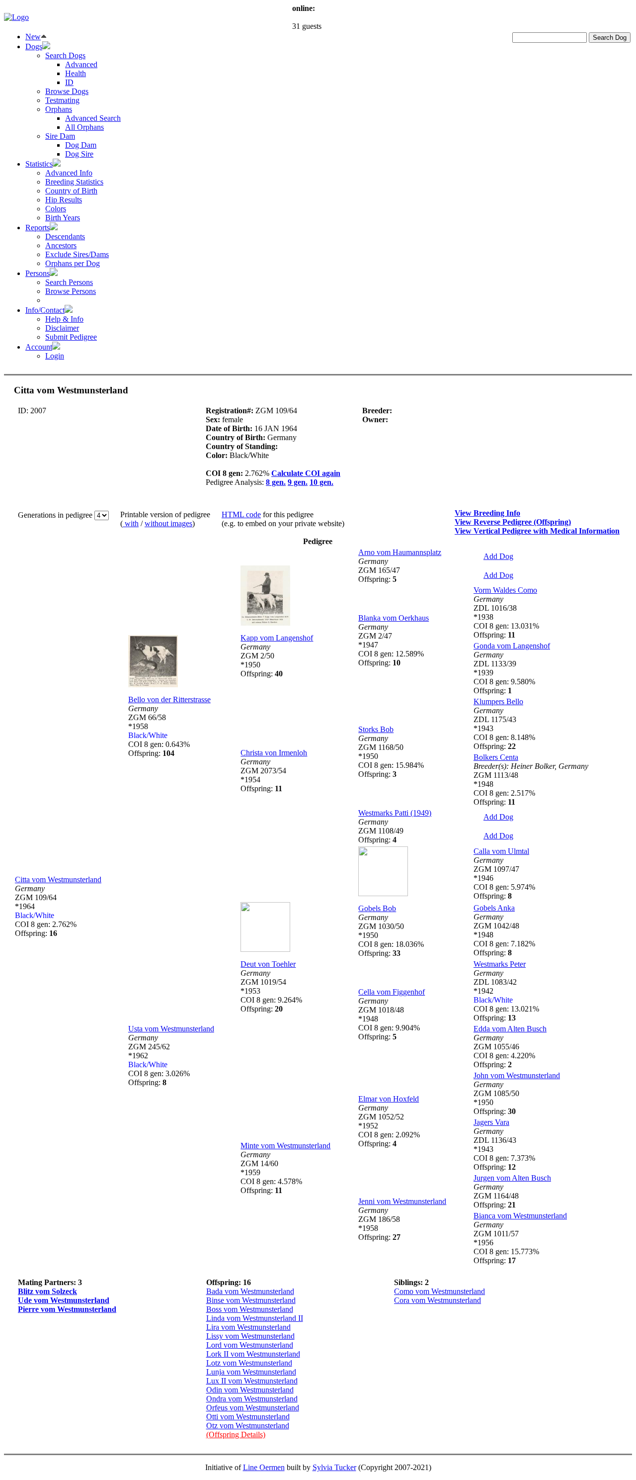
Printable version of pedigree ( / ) (165, 519)
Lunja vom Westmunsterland (251, 1372)
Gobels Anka (494, 908)
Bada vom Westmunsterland (250, 1291)
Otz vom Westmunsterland (247, 1425)
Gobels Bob (377, 908)
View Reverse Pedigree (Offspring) (513, 522)
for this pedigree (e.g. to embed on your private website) (283, 519)
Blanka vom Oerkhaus (393, 618)
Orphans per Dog (72, 263)
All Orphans (84, 127)
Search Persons (69, 282)
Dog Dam (80, 145)
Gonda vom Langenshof (512, 646)
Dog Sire (79, 154)
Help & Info (64, 319)
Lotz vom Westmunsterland (249, 1363)
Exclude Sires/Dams (77, 254)
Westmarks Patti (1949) (394, 813)
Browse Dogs (66, 91)
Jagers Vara (491, 1122)
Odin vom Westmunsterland (250, 1390)
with (131, 523)
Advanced (81, 64)
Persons (37, 273)
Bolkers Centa (496, 757)
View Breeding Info (487, 513)
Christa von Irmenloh (273, 752)
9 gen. (298, 482)
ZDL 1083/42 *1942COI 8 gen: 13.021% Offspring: (506, 995)
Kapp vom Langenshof (276, 638)
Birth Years (62, 217)
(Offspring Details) (235, 1434)
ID (69, 82)
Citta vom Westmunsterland (58, 879)
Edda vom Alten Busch (510, 1028)
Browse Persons (70, 291)
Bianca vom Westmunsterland (520, 1215)
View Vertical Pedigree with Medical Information (537, 531)
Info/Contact (45, 310)
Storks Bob (376, 729)
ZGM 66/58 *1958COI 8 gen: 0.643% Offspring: (159, 730)
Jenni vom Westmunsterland (402, 1201)
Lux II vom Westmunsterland (252, 1381)
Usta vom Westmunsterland (171, 1028)
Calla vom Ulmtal (501, 851)
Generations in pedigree (56, 515)
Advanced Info (68, 173)
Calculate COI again (305, 473)
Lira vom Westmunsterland (248, 1327)
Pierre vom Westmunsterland (67, 1309)
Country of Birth (71, 190)
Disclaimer (62, 328)
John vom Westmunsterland (517, 1075)
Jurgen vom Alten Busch (512, 1178)
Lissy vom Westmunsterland (250, 1336)
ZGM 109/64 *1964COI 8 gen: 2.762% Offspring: (46, 910)
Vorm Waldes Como (505, 590)
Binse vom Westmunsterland (251, 1300)
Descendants (65, 236)
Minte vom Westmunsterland (285, 1145)
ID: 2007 (32, 410)
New (33, 36)
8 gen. (276, 482)
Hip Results (63, 199)
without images (168, 523)
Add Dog (498, 556)
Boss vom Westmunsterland (249, 1309)
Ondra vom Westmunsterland (252, 1398)
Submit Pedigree (71, 337)
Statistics (39, 164)
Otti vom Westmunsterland (248, 1416)
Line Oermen (264, 1467)
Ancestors (61, 245)
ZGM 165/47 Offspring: (379, 570)
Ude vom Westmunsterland (63, 1300)
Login (54, 356)
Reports (37, 227)
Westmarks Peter (500, 964)
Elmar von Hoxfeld (388, 1099)
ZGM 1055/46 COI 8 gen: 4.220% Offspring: (504, 1051)
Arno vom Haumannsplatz (399, 552)
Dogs (33, 46)
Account (38, 347)
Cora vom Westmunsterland (437, 1300)
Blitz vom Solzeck (47, 1291)
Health (75, 73)
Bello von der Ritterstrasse (169, 699)
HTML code (241, 514)
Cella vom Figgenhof (391, 992)
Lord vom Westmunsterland (249, 1345)
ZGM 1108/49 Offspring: (380, 831)
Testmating (62, 100)
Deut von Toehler (268, 964)
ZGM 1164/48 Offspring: (496, 1196)
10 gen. (321, 482)
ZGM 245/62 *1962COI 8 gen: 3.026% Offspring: (159, 1060)
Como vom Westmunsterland (439, 1291)
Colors (55, 208)
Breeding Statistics (74, 182)
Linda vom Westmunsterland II (254, 1318)
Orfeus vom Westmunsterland (252, 1407)
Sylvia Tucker (334, 1467)
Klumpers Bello (498, 701)
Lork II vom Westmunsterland (253, 1354)
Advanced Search (93, 118)
